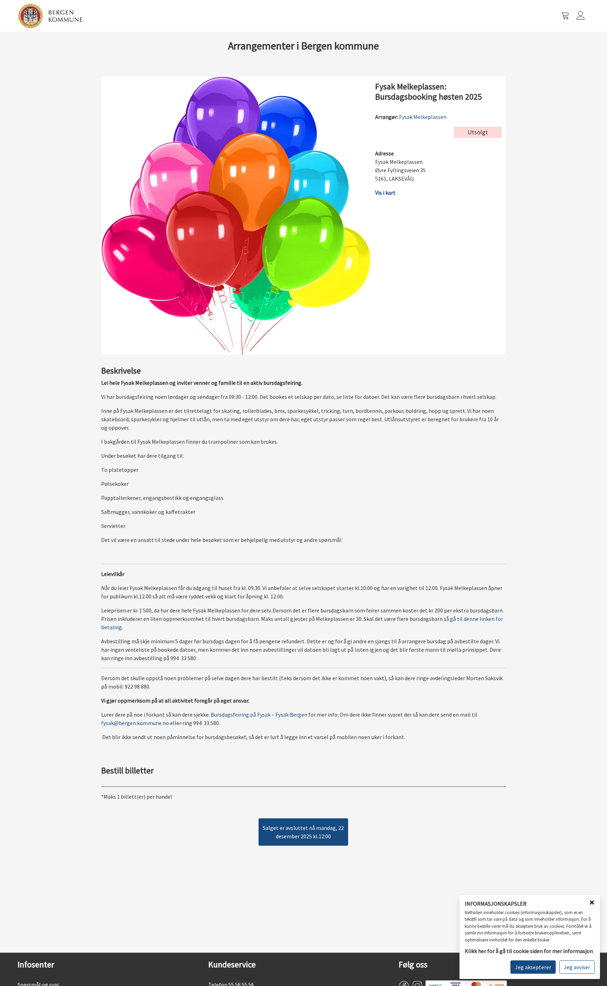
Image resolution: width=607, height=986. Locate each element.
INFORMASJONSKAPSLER (496, 903)
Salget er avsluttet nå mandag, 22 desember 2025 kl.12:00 (303, 832)
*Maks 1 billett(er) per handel (136, 796)
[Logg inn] (581, 16)
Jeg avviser (577, 967)
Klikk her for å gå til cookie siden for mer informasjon (529, 950)
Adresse (384, 153)
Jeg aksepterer (533, 967)
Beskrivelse (121, 371)
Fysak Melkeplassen (422, 116)
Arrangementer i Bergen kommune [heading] (303, 45)
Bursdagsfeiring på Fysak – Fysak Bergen (259, 714)
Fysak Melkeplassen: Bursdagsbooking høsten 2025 (428, 92)
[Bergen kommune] (50, 15)
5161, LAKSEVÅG (394, 178)
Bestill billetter (127, 771)
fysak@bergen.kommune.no (135, 722)
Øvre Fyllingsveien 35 (400, 170)
